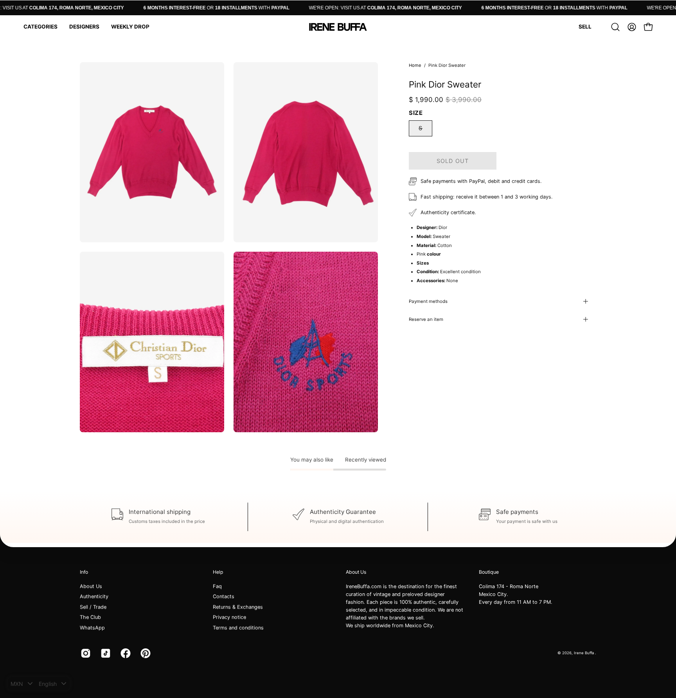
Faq (217, 586)
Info (84, 572)
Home (415, 65)
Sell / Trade (93, 607)
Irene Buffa (584, 653)
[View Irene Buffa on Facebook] (124, 653)
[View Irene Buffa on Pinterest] (144, 653)
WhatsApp (92, 627)
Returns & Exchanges (238, 607)
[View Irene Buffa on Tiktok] (105, 653)
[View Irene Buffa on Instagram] (85, 653)
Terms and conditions (238, 627)
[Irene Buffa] (338, 26)
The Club (90, 617)
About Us (91, 586)
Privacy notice (229, 617)
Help (218, 572)
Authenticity (94, 597)
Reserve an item (426, 319)
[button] (40, 27)
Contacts (223, 597)
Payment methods (428, 301)
